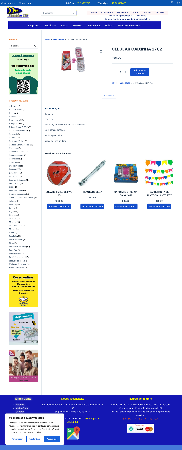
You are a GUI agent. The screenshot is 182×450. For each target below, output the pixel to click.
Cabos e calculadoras (18, 130)
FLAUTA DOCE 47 (92, 192)
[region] (34, 429)
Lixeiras (12, 215)
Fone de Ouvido (16, 190)
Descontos (141, 15)
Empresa (160, 12)
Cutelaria (13, 162)
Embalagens (14, 176)
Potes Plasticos (15, 254)
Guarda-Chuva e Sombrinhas (21, 197)
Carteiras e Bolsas (16, 141)
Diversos (77, 25)
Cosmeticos (14, 159)
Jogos (11, 211)
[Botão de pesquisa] (73, 12)
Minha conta (107, 12)
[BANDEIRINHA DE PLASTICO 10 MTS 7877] (159, 173)
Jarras (11, 208)
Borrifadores (14, 120)
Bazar (64, 25)
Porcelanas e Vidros (17, 247)
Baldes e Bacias (15, 109)
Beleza (12, 113)
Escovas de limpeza (17, 180)
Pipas (11, 243)
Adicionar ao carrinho (140, 72)
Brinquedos (33, 25)
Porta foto (13, 250)
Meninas (12, 218)
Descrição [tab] (109, 95)
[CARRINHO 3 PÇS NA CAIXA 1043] (125, 173)
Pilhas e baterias (16, 239)
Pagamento (122, 12)
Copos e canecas (16, 155)
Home (94, 12)
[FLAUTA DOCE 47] (92, 173)
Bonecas (12, 116)
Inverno (12, 204)
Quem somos (8, 3)
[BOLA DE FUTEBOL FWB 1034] (59, 173)
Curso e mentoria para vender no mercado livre (128, 19)
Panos (11, 232)
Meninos (12, 222)
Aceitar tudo (52, 439)
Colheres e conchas (17, 152)
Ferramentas (94, 25)
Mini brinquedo (15, 225)
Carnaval (13, 134)
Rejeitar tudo (34, 439)
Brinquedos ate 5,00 (17, 127)
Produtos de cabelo (17, 261)
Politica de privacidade (120, 15)
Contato (148, 12)
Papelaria (49, 25)
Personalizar (17, 439)
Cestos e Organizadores (19, 145)
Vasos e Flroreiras (16, 268)
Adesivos (13, 106)
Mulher (108, 25)
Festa (11, 187)
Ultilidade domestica (129, 25)
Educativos (13, 173)
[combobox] (56, 13)
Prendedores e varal (17, 257)
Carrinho (136, 12)
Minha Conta (22, 408)
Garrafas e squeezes (17, 194)
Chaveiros (13, 148)
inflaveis (12, 201)
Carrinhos (13, 138)
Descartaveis (14, 166)
